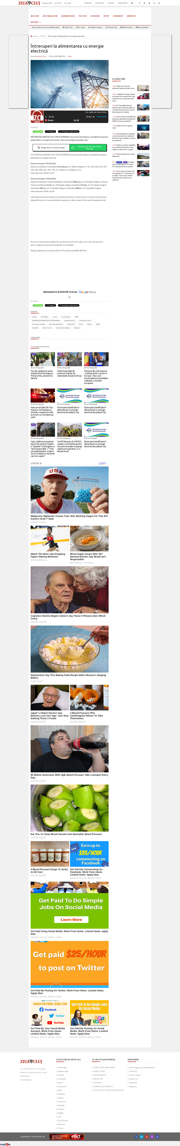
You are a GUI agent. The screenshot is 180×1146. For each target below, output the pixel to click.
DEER (76, 317)
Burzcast (88, 1142)
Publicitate (99, 3)
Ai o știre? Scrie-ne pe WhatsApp (46, 27)
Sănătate (131, 16)
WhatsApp (123, 3)
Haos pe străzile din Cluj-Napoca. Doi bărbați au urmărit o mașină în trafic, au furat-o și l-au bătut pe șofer (42, 412)
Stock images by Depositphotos (142, 1067)
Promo (60, 1128)
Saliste (98, 324)
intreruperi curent (85, 320)
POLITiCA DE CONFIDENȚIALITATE (108, 1090)
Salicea (89, 324)
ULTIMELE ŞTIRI (51, 16)
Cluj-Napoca (44, 317)
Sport (106, 16)
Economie (95, 16)
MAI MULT (35, 22)
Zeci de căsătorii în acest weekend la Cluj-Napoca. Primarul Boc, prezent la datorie (42, 374)
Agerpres (133, 1086)
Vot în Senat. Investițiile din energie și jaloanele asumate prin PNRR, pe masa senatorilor (124, 119)
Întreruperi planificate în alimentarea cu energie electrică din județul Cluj (68, 409)
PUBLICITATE (99, 1071)
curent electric (66, 317)
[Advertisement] (70, 221)
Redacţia (88, 3)
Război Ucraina (96, 27)
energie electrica (69, 320)
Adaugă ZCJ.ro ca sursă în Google (53, 147)
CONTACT (97, 1083)
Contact (111, 3)
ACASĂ (36, 16)
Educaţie (61, 1105)
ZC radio (81, 27)
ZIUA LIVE (68, 27)
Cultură (61, 1109)
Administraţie (68, 16)
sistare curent (47, 328)
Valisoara (77, 328)
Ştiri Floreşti (127, 27)
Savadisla (35, 328)
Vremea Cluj (112, 27)
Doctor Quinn (135, 1075)
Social (60, 1083)
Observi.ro (133, 1079)
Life (59, 1117)
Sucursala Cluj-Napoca (63, 328)
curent (55, 317)
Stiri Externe (63, 1120)
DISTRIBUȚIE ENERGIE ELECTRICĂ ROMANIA (46, 320)
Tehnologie (62, 1067)
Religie (60, 1113)
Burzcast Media (99, 1142)
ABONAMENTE (99, 1075)
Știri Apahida (143, 27)
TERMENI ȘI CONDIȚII (103, 1086)
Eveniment (118, 16)
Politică (82, 16)
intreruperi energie (38, 324)
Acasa (35, 36)
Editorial (61, 1124)
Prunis (81, 324)
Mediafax (133, 1083)
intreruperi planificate (56, 324)
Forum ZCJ (62, 1101)
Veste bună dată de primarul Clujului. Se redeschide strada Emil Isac (69, 373)
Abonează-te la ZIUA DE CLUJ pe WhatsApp (90, 147)
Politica (61, 1075)
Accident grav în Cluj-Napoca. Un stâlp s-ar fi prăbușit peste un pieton (123, 164)
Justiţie (60, 1098)
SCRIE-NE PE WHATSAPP (104, 1067)
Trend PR (133, 1071)
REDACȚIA (98, 1079)
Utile (43, 36)
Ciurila (34, 317)
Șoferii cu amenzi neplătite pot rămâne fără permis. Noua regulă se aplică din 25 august (123, 147)
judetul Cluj (71, 324)
